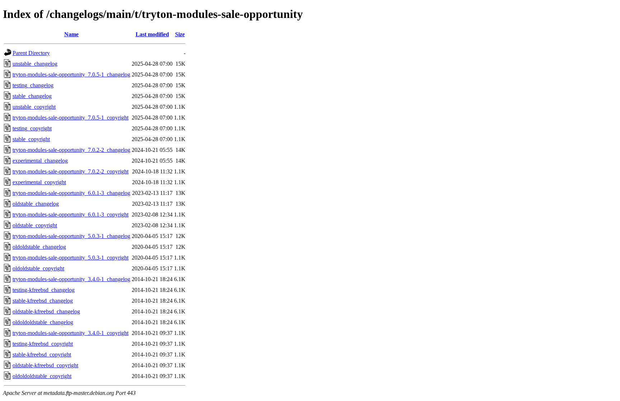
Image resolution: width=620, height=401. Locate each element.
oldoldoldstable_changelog (43, 322)
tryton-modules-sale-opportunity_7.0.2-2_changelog (71, 150)
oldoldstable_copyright (38, 268)
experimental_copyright (39, 182)
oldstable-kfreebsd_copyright (45, 365)
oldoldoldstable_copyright (42, 376)
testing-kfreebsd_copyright (43, 344)
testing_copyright (32, 128)
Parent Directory (31, 53)
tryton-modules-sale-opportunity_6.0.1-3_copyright (70, 214)
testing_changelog (33, 85)
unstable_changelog (35, 64)
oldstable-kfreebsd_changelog (46, 311)
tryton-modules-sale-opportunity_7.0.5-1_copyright (70, 118)
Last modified (152, 34)
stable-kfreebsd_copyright (42, 354)
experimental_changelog (40, 161)
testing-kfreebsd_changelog (44, 290)
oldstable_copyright (35, 225)
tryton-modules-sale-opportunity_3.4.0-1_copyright (70, 333)
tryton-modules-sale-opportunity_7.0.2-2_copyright (70, 171)
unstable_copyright (34, 107)
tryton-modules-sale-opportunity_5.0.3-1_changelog (71, 236)
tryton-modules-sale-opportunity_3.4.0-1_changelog (71, 279)
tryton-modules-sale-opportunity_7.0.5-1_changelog (71, 74)
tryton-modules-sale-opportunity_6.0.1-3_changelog (71, 193)
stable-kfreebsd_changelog (43, 301)
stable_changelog (32, 96)
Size (180, 34)
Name (71, 34)
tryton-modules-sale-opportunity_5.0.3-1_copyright (70, 258)
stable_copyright (31, 139)
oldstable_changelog (36, 204)
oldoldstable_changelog (39, 247)
